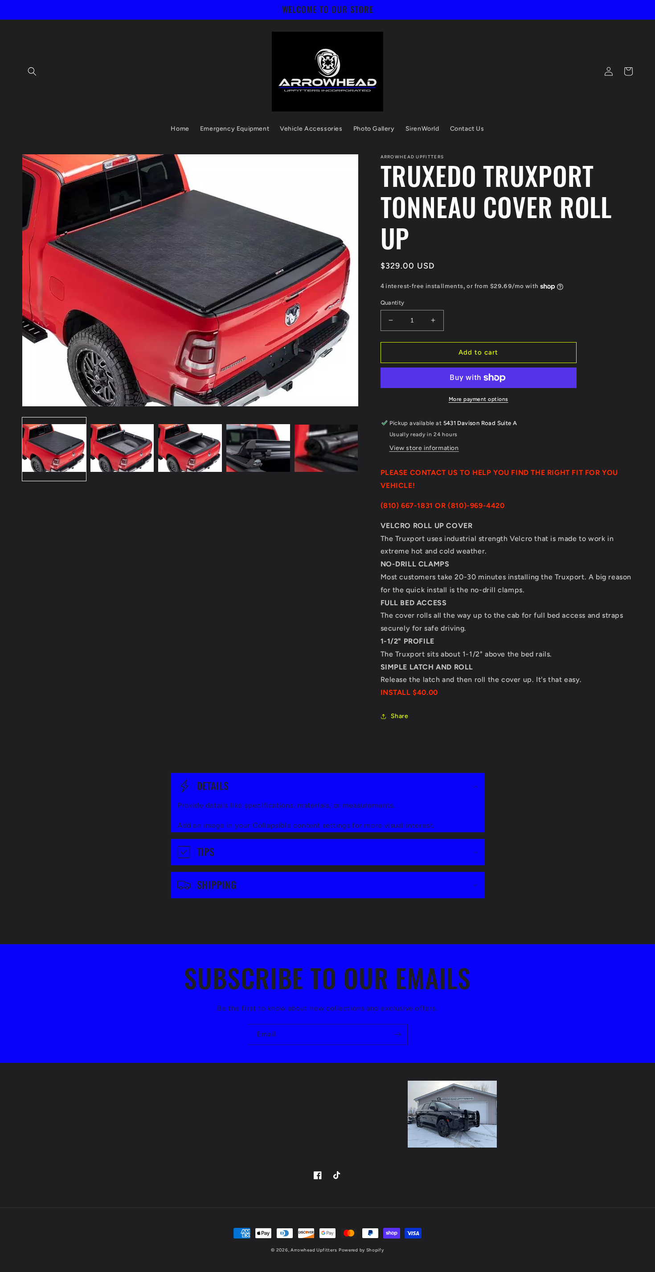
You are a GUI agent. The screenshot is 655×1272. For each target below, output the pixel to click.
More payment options (478, 399)
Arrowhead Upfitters (314, 1250)
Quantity (393, 302)
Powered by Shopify (361, 1250)
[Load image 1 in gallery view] (54, 449)
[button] (32, 71)
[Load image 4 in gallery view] (258, 449)
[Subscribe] (397, 1034)
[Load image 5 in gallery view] (326, 449)
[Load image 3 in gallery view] (190, 449)
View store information (424, 448)
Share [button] (400, 716)
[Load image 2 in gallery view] (122, 449)
